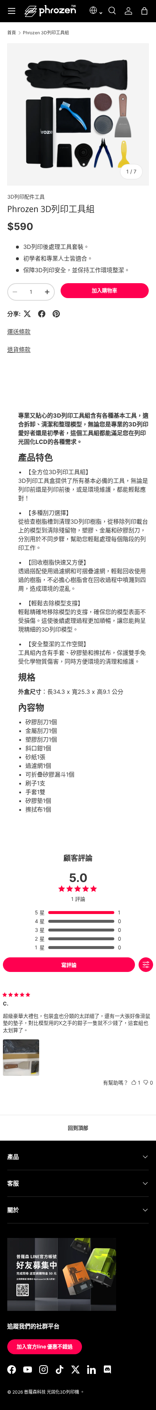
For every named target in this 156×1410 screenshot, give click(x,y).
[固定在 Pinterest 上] (56, 313)
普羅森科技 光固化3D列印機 (51, 1392)
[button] (144, 11)
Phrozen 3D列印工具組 (46, 33)
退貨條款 (18, 349)
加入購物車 (104, 290)
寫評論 (69, 965)
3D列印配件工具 (26, 197)
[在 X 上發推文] (27, 313)
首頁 (11, 33)
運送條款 (18, 331)
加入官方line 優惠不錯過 (45, 1346)
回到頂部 (78, 1128)
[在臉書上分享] (41, 313)
